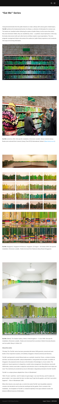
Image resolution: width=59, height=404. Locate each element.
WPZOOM (54, 401)
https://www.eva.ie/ (50, 141)
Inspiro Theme (46, 401)
